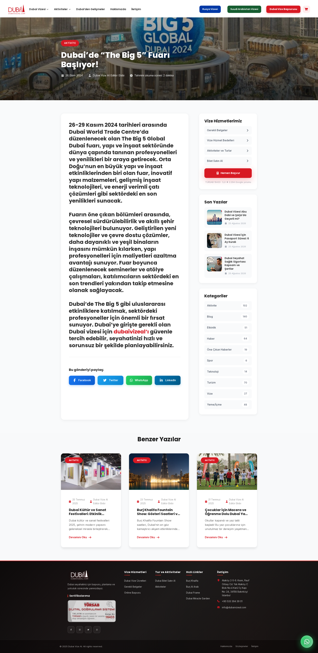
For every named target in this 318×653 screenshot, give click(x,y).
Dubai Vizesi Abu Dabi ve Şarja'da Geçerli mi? (236, 215)
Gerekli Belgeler (133, 586)
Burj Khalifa (192, 580)
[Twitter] (88, 629)
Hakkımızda (118, 9)
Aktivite (70, 43)
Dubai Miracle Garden (198, 598)
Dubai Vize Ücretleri (135, 580)
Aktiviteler (61, 9)
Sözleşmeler (242, 646)
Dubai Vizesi (37, 9)
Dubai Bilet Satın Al (165, 580)
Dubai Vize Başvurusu (283, 9)
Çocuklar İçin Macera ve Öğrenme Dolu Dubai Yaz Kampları (226, 514)
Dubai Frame (193, 592)
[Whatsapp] (96, 629)
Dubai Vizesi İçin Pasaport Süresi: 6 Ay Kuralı (237, 238)
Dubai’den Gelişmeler (90, 9)
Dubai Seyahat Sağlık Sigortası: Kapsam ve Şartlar (235, 263)
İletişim (136, 9)
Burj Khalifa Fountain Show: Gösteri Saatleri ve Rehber (158, 514)
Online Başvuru (132, 592)
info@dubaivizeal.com (234, 607)
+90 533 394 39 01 (232, 601)
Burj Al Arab (192, 586)
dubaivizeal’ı (131, 331)
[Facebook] (71, 629)
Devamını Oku (78, 537)
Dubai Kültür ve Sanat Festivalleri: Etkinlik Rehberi (87, 514)
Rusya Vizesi (210, 9)
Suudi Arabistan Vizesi (244, 9)
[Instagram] (79, 629)
